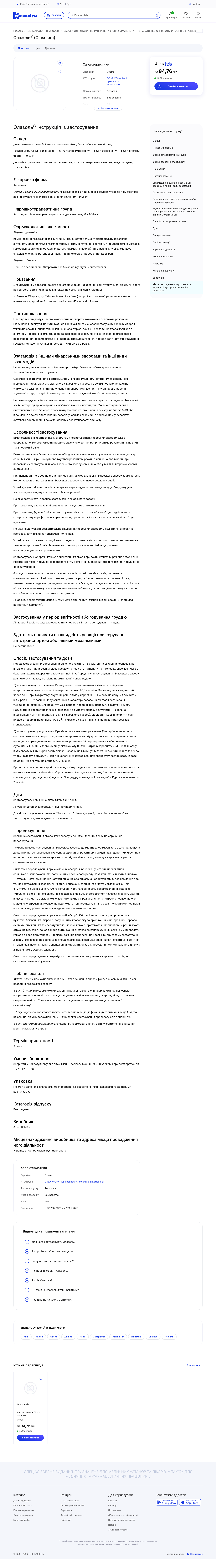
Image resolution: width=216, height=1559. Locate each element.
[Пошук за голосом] (157, 15)
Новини (112, 1525)
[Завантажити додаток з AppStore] (190, 1502)
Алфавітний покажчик (72, 1515)
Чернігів (169, 1336)
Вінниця (153, 1336)
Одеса (53, 1336)
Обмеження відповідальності (123, 1515)
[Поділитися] (60, 72)
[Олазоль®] (30, 1388)
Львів (83, 1336)
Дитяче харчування (23, 1515)
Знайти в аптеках (178, 86)
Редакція (112, 1505)
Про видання (114, 1510)
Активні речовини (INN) (72, 1505)
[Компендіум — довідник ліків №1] (25, 15)
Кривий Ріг (118, 1336)
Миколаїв (136, 1336)
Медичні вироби (21, 1520)
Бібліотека (66, 1520)
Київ (26, 1336)
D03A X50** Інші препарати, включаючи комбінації (117, 81)
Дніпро (68, 1336)
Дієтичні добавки (22, 1500)
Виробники (66, 1510)
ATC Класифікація (70, 1500)
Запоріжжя (99, 1336)
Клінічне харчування (23, 1510)
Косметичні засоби (22, 1505)
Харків (39, 1336)
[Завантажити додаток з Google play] (166, 1502)
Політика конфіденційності (121, 1520)
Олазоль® (23, 1404)
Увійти (196, 4)
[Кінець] (199, 31)
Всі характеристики (110, 108)
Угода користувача (118, 1529)
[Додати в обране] (60, 63)
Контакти (112, 1500)
